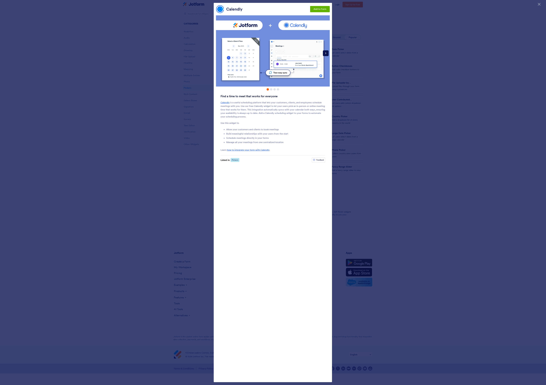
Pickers (235, 160)
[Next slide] (326, 53)
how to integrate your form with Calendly (248, 149)
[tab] (268, 89)
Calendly (234, 9)
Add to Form (320, 9)
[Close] (539, 4)
